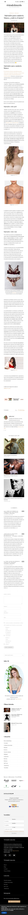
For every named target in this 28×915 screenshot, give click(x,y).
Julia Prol (11, 416)
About (5, 864)
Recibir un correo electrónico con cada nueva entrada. (8, 641)
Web (5, 617)
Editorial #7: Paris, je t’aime (16, 723)
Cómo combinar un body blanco (10, 455)
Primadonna (16, 204)
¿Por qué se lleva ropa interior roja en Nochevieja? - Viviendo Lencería (13, 535)
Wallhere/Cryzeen (7, 388)
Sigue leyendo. (18, 699)
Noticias (17, 12)
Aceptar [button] (4, 912)
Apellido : (14, 823)
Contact (5, 869)
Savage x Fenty (9, 122)
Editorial (5, 747)
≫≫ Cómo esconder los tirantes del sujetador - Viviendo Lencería (11, 512)
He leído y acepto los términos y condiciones (14, 831)
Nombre (5, 606)
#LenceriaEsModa (7, 740)
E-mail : (14, 827)
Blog (5, 866)
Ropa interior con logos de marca (11, 475)
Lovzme (16, 370)
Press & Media (7, 871)
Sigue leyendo (16, 850)
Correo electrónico (6, 612)
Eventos (5, 749)
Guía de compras (7, 752)
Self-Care (6, 763)
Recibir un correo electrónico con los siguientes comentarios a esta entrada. (8, 631)
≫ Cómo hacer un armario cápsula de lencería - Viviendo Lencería (12, 562)
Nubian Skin (15, 122)
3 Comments (6, 410)
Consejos (11, 12)
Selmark (16, 175)
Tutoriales (6, 767)
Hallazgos (6, 754)
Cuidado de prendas (8, 745)
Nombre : (14, 819)
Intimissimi (14, 292)
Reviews (5, 761)
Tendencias (6, 765)
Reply (23, 511)
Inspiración (6, 756)
